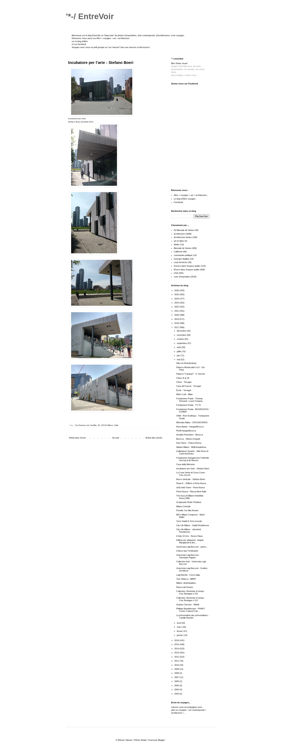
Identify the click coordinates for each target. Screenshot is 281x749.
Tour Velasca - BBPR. (186, 579)
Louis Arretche (180, 262)
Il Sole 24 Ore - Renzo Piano (189, 536)
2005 (176, 685)
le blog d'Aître (81, 41)
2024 (176, 298)
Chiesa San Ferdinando (187, 551)
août (179, 347)
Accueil (115, 438)
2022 (176, 307)
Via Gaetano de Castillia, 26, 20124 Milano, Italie (97, 425)
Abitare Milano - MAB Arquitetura (191, 447)
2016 (176, 640)
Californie (178, 251)
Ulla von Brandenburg (186, 363)
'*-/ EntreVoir (90, 16)
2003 (176, 694)
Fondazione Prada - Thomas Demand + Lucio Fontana (189, 399)
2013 (176, 652)
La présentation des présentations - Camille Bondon (192, 616)
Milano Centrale (183, 506)
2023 (176, 303)
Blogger (161, 740)
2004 (176, 689)
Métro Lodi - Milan (184, 394)
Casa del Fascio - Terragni (188, 386)
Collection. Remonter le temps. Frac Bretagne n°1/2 (190, 599)
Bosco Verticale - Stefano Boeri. (190, 479)
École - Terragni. (184, 390)
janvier (180, 635)
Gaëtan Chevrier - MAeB (187, 604)
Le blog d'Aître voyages (185, 199)
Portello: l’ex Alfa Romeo (187, 510)
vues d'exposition (182, 276)
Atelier (176, 244)
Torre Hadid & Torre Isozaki (189, 521)
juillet (179, 351)
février (180, 631)
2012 (176, 657)
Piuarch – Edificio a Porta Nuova (191, 483)
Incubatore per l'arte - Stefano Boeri (192, 468)
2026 (176, 290)
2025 (176, 294)
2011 (176, 661)
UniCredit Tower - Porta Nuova (190, 487)
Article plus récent (77, 438)
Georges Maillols (181, 259)
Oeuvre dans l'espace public (187, 266)
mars (179, 627)
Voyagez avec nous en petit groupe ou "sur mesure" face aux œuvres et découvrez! (111, 47)
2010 (176, 665)
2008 (176, 673)
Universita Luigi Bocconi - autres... (192, 547)
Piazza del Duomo (184, 587)
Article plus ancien (153, 438)
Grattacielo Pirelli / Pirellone (188, 502)
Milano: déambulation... (186, 583)
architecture (179, 234)
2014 (176, 648)
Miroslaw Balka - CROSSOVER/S (191, 422)
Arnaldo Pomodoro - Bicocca (189, 435)
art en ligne (179, 241)
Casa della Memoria (185, 464)
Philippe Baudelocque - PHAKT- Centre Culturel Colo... (190, 609)
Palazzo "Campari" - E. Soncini (190, 374)
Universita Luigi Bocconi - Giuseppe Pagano (188, 556)
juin (178, 355)
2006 (176, 681)
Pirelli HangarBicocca (186, 431)
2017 (176, 327)
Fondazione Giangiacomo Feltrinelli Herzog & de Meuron (192, 459)
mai (179, 359)
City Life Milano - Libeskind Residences (188, 530)
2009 (176, 669)
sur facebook (80, 44)
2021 (176, 311)
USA (176, 273)
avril (179, 623)
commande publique (183, 255)
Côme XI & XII (182, 378)
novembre (182, 335)
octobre (180, 339)
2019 (176, 319)
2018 (176, 323)
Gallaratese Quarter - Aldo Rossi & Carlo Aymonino (192, 452)
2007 (176, 677)
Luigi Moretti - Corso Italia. (188, 575)
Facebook (178, 202)
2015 (176, 644)
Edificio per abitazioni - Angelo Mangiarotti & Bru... (190, 541)
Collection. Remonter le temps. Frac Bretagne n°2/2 (190, 592)
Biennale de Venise (182, 248)
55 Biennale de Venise (184, 230)
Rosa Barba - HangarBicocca (190, 426)
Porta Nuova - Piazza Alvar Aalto (191, 491)
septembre (182, 343)
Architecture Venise (183, 237)
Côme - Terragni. (184, 382)
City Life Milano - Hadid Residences (192, 525)
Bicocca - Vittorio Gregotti (188, 439)
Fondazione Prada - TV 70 (188, 405)
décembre (182, 331)
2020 (176, 315)
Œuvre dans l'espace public (186, 269)
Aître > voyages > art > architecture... (113, 38)
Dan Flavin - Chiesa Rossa (188, 443)
